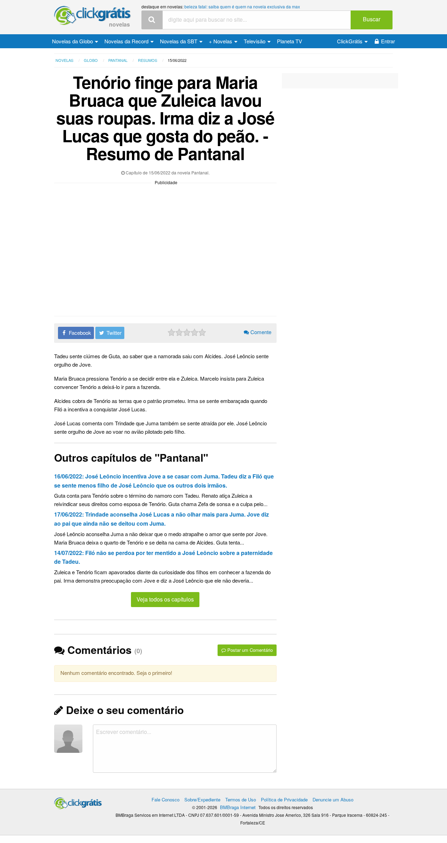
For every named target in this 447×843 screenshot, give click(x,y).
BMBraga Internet (238, 807)
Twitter (113, 332)
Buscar (371, 19)
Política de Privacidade (284, 799)
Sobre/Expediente (202, 799)
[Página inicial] (78, 801)
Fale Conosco (165, 799)
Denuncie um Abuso (333, 799)
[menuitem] (75, 41)
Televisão (255, 41)
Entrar (388, 41)
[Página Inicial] (92, 16)
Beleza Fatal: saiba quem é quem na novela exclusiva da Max (242, 6)
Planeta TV (289, 41)
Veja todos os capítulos (165, 599)
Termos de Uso (240, 799)
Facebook (79, 332)
